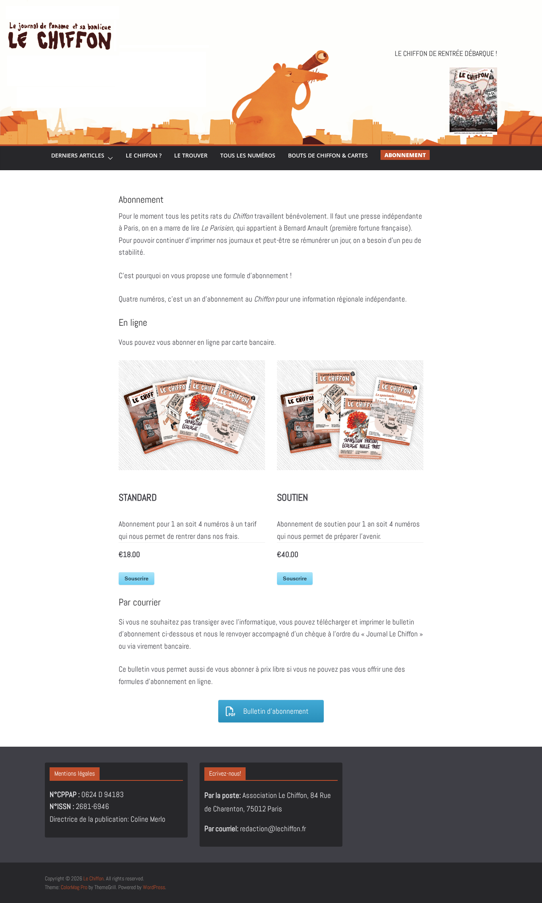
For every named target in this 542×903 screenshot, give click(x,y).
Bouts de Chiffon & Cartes (328, 155)
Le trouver (191, 155)
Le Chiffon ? (143, 155)
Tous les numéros (247, 155)
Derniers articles (77, 155)
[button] (108, 158)
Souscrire (136, 578)
